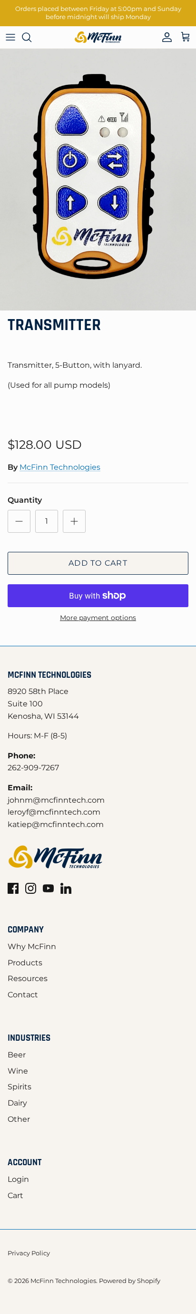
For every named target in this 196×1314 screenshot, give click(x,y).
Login (18, 1179)
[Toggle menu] (10, 37)
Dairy (17, 1102)
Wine (18, 1071)
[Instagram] (30, 888)
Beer (17, 1054)
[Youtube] (48, 888)
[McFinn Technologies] (98, 37)
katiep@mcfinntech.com (56, 824)
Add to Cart (98, 563)
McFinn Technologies (60, 467)
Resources (28, 978)
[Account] (164, 37)
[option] (98, 179)
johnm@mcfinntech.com (56, 800)
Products (25, 962)
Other (19, 1119)
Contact (23, 994)
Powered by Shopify (129, 1280)
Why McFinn (32, 946)
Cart (15, 1195)
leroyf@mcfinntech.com (54, 812)
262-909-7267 (33, 767)
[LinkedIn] (65, 888)
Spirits (19, 1086)
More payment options (98, 618)
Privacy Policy (29, 1253)
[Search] (31, 37)
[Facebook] (13, 888)
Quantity (25, 500)
